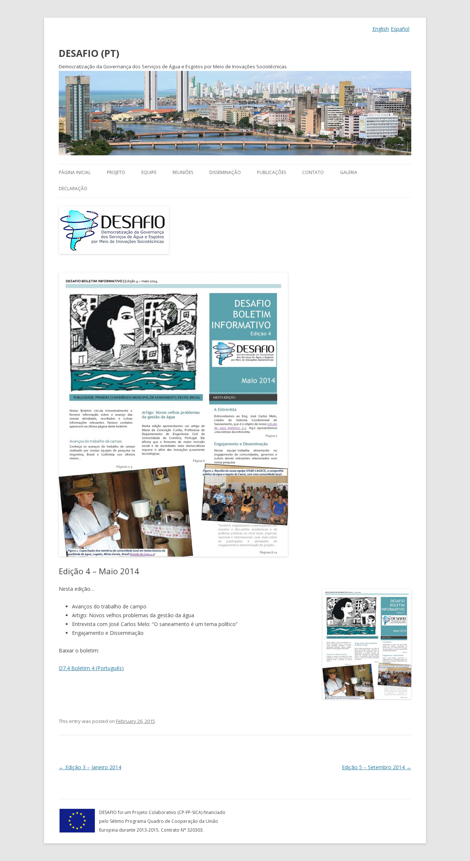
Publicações (271, 172)
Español (400, 28)
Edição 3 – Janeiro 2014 (90, 767)
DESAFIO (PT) (89, 53)
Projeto (116, 172)
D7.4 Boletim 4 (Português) (91, 668)
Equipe (148, 172)
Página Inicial (75, 172)
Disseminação (225, 172)
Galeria (348, 172)
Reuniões (183, 172)
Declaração (73, 188)
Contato (313, 172)
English (380, 28)
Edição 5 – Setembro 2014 (376, 767)
